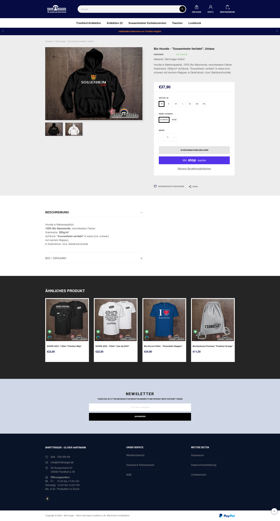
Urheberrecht (198, 474)
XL (190, 104)
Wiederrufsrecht (135, 455)
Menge (161, 130)
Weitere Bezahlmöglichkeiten (194, 168)
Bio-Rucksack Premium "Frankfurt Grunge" (213, 346)
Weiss (174, 120)
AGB (129, 474)
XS (162, 104)
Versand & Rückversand (140, 465)
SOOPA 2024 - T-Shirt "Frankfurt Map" (64, 346)
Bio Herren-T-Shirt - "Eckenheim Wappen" (163, 346)
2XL (197, 104)
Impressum (197, 455)
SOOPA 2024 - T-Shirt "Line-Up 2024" (112, 346)
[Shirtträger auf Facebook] (47, 499)
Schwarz (164, 120)
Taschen (177, 23)
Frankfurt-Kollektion (88, 23)
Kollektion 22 (115, 23)
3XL (204, 104)
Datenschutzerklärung (203, 465)
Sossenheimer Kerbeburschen (147, 23)
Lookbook (194, 23)
